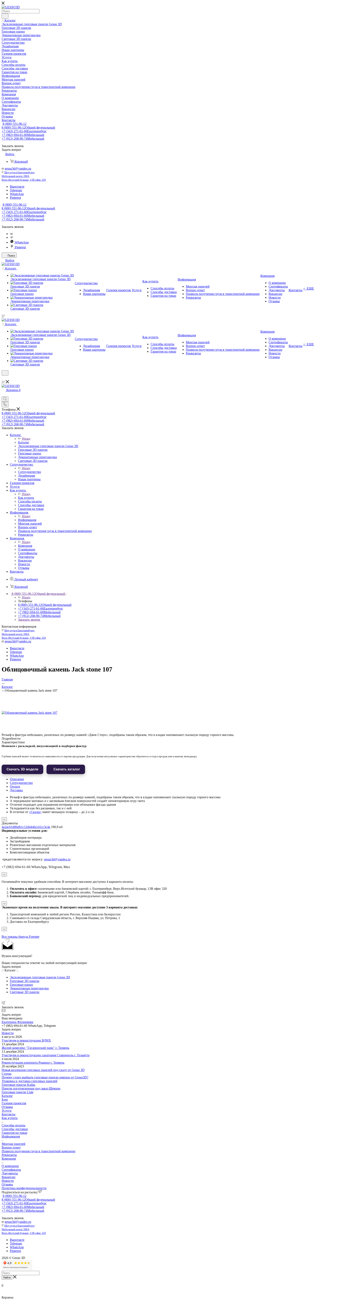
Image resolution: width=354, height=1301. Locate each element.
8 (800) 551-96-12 (14, 124)
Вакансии (8, 1177)
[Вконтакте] (11, 233)
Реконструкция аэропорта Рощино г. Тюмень (33, 1062)
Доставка (16, 790)
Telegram (16, 190)
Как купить (26, 497)
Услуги (6, 1110)
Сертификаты (11, 1169)
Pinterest (15, 197)
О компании (10, 1166)
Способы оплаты (13, 1125)
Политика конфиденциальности (24, 1188)
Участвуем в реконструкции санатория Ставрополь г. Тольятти (46, 1055)
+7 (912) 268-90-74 (23, 138)
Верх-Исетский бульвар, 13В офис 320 (24, 179)
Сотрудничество (29, 472)
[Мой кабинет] (3, 378)
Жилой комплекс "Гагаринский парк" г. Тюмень (35, 1048)
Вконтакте (17, 186)
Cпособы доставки (15, 1129)
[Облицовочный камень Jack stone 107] (29, 712)
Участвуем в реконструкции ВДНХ (26, 1040)
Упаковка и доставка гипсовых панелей (29, 1081)
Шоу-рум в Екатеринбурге (19, 172)
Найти (7, 1277)
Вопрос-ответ (11, 1147)
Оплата (15, 786)
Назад (26, 438)
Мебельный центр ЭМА (15, 176)
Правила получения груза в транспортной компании (38, 1151)
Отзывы (7, 1107)
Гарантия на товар (14, 1132)
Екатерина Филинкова (17, 1022)
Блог (5, 1099)
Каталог (23, 442)
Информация (27, 520)
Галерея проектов (14, 1103)
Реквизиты (9, 1155)
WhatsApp (17, 194)
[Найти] (5, 16)
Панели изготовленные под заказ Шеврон (31, 1088)
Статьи (6, 1073)
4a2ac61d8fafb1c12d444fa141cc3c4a (26, 827)
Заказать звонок (29, 619)
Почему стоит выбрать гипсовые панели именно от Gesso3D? (45, 1077)
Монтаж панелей (13, 1144)
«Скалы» (35, 812)
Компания (25, 545)
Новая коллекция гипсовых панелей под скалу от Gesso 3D (43, 1070)
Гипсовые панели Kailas (18, 1084)
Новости (8, 1033)
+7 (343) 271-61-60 (24, 131)
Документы (10, 1173)
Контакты (8, 1114)
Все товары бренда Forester (20, 936)
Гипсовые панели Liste (17, 1092)
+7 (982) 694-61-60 (23, 135)
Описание (17, 779)
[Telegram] (11, 237)
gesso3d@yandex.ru (18, 168)
